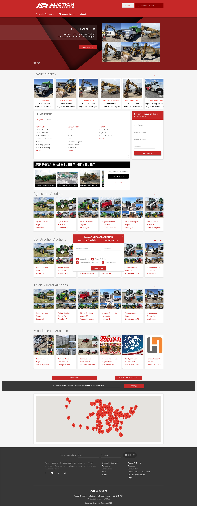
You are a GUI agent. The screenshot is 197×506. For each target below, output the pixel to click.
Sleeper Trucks (104, 130)
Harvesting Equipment (43, 145)
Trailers (104, 475)
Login (130, 478)
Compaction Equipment (75, 142)
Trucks (102, 127)
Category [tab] (39, 120)
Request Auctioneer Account (139, 472)
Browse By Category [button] (44, 14)
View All (38, 151)
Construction (73, 127)
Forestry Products (73, 145)
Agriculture (84, 259)
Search (134, 386)
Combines (39, 142)
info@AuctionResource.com (99, 496)
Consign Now (74, 378)
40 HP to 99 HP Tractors (43, 136)
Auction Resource (81, 496)
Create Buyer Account (136, 475)
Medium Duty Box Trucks (107, 136)
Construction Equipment (89, 262)
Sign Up (97, 268)
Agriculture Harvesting (43, 148)
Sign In (127, 5)
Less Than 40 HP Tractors (44, 139)
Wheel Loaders (72, 130)
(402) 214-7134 (117, 496)
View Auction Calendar (128, 378)
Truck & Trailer (100, 259)
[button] (35, 63)
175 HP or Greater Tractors (44, 130)
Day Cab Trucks (104, 133)
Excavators (71, 133)
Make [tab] (49, 120)
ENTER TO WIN (118, 176)
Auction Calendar (134, 463)
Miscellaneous (111, 262)
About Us (83, 14)
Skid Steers (71, 136)
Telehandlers (72, 148)
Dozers (70, 139)
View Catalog (87, 50)
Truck (104, 472)
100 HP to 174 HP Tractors (44, 133)
